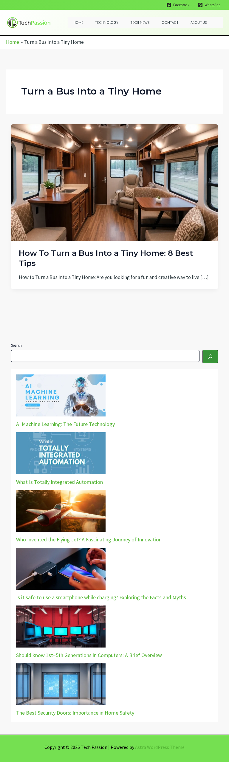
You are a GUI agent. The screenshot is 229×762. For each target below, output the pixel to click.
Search (16, 345)
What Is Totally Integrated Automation (59, 481)
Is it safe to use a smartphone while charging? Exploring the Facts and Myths (101, 597)
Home (78, 22)
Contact (170, 22)
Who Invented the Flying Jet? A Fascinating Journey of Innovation (89, 539)
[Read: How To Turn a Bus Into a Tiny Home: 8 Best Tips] (114, 182)
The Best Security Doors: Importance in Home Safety (75, 712)
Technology (106, 22)
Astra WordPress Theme (160, 747)
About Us (199, 22)
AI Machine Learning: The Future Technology (65, 424)
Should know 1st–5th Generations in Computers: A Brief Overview (89, 655)
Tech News (140, 22)
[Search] (210, 356)
